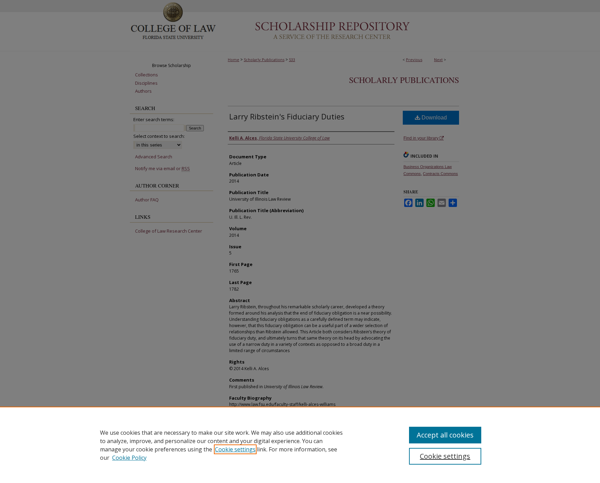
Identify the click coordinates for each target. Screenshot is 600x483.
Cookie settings (235, 449)
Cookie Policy (129, 457)
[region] (300, 445)
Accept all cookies (445, 435)
